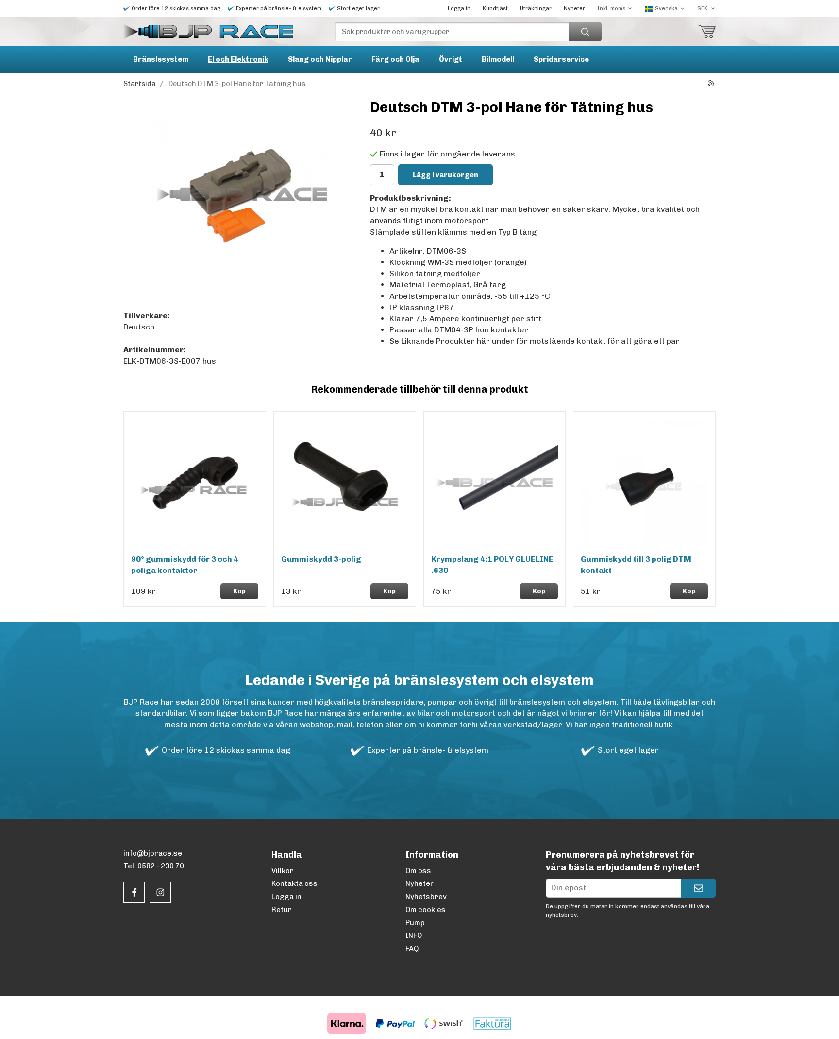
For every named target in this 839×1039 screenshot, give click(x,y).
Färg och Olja (395, 59)
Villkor (282, 870)
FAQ (412, 948)
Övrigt (450, 59)
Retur (281, 909)
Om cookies (425, 909)
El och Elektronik (238, 59)
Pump (415, 922)
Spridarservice (561, 59)
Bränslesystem (160, 59)
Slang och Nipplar (320, 59)
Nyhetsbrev (426, 896)
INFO (413, 935)
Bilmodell (498, 59)
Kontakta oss (294, 883)
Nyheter (574, 8)
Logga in (459, 8)
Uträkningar (536, 8)
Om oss (418, 870)
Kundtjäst (495, 8)
